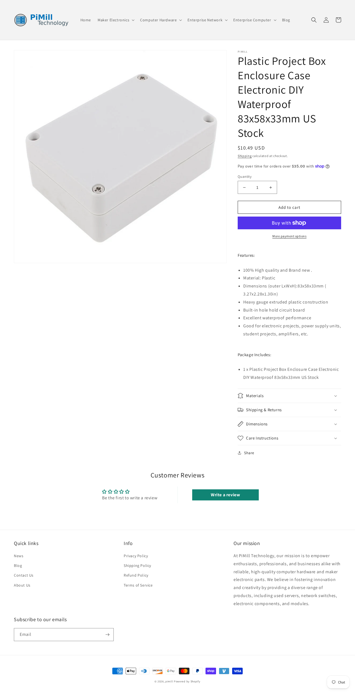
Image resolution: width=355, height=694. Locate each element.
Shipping (245, 156)
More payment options (289, 236)
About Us (22, 585)
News (18, 555)
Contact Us (24, 575)
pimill (169, 681)
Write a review (225, 495)
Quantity (245, 176)
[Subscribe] (107, 634)
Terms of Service (138, 585)
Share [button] (249, 452)
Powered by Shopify (187, 681)
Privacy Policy (136, 555)
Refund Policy (136, 575)
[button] (115, 20)
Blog (18, 565)
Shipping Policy (137, 565)
